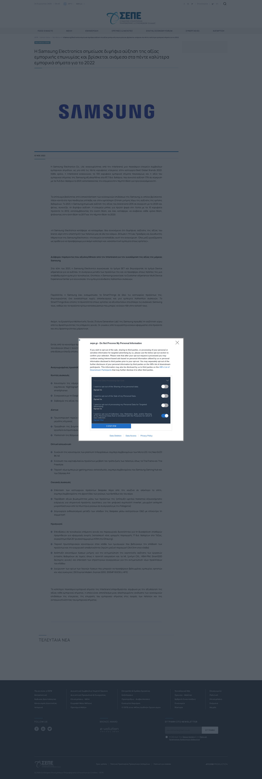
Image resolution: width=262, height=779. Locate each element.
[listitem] (131, 380)
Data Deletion (115, 436)
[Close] (178, 343)
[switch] (164, 386)
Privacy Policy (146, 436)
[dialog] (131, 389)
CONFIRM (111, 426)
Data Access (131, 436)
